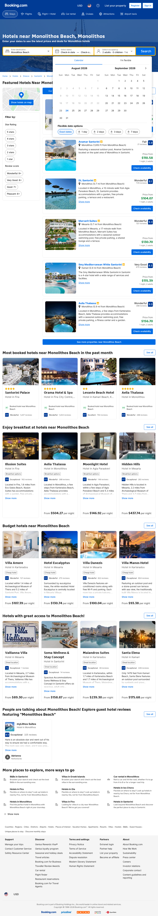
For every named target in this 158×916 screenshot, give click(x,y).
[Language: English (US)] (89, 5)
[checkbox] (98, 80)
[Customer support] (98, 5)
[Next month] (145, 68)
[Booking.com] (16, 5)
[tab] (78, 60)
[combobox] (28, 52)
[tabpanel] (102, 101)
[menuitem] (10, 14)
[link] (21, 132)
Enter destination (18, 50)
